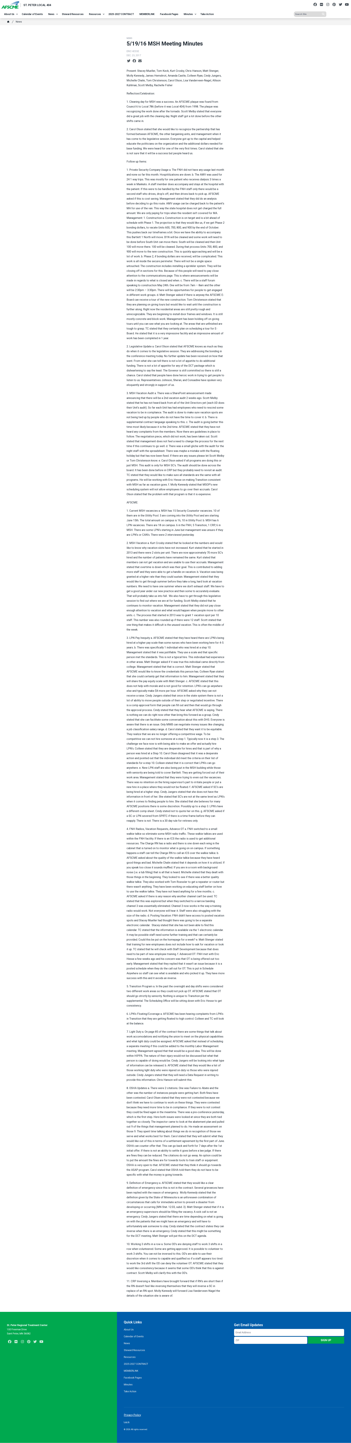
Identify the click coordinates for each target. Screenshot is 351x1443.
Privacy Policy (132, 1415)
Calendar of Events (32, 14)
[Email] (140, 61)
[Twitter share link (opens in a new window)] (129, 61)
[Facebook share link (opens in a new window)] (134, 61)
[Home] (8, 21)
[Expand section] (17, 14)
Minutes (188, 14)
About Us (9, 14)
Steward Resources (72, 14)
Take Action (207, 14)
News (51, 14)
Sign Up (326, 1340)
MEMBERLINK (147, 14)
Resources (95, 14)
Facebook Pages (169, 14)
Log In (126, 1422)
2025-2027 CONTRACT (121, 14)
